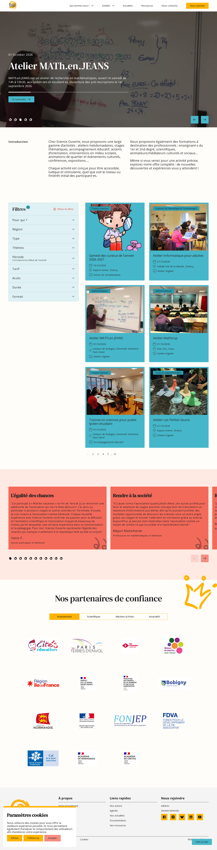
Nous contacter (170, 6)
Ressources (147, 6)
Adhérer (165, 805)
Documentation (118, 820)
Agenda (114, 810)
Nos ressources (118, 825)
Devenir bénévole (170, 810)
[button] (194, 120)
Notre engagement (68, 805)
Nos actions (116, 805)
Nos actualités (117, 815)
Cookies (84, 839)
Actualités (128, 6)
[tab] (65, 617)
